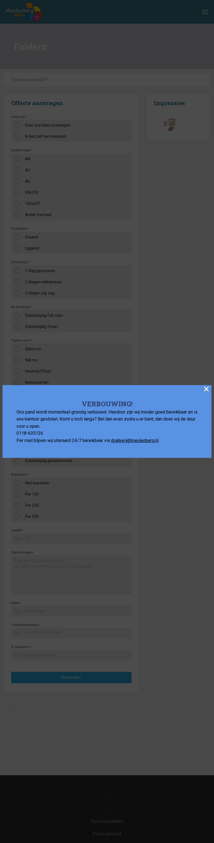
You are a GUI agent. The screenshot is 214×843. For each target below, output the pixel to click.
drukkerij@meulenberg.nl (135, 440)
